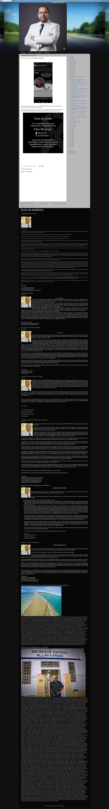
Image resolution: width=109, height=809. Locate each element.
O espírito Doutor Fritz (74, 105)
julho (71, 70)
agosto (71, 68)
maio (71, 73)
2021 (70, 132)
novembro (72, 63)
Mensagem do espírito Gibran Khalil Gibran (78, 103)
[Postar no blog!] (39, 166)
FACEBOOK (47, 52)
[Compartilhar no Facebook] (42, 166)
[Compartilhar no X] (41, 166)
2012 (70, 147)
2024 (70, 60)
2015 (70, 142)
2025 (70, 58)
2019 (70, 135)
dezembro (72, 61)
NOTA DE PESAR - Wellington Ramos (77, 115)
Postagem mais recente (27, 203)
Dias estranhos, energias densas (76, 79)
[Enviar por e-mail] (38, 166)
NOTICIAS (23, 52)
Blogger (62, 805)
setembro (72, 66)
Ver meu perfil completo (73, 153)
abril (71, 75)
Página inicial (43, 203)
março (71, 123)
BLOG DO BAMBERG (32, 210)
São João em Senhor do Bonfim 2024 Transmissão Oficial (77, 97)
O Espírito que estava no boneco (76, 90)
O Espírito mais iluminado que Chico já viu (78, 94)
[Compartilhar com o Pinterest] (43, 166)
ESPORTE (30, 52)
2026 (70, 57)
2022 (70, 130)
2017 (70, 139)
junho (71, 71)
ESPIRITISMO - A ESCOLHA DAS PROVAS (78, 111)
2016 (70, 140)
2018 (70, 137)
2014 (70, 144)
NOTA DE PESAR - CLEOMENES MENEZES (79, 88)
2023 (70, 129)
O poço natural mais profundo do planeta (78, 82)
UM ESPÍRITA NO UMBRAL (75, 81)
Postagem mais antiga (59, 203)
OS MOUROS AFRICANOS (75, 121)
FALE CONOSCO (38, 52)
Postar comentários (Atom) (30, 206)
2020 (70, 134)
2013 (70, 145)
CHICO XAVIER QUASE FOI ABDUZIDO (78, 106)
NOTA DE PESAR (73, 87)
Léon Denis (72, 99)
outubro (72, 65)
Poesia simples (73, 119)
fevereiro (72, 125)
